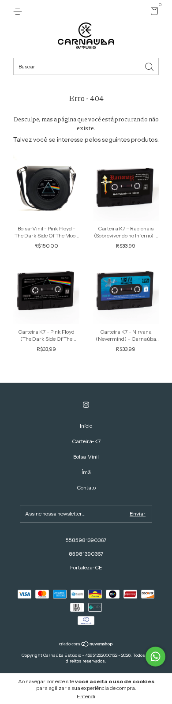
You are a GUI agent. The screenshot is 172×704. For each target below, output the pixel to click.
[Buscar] (150, 66)
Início (86, 425)
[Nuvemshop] (86, 645)
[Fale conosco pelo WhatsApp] (155, 656)
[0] (153, 12)
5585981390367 (86, 540)
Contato (86, 487)
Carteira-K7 (86, 441)
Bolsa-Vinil (86, 456)
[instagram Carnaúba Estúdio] (86, 404)
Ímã (86, 472)
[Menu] (19, 11)
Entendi (86, 696)
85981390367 (86, 553)
